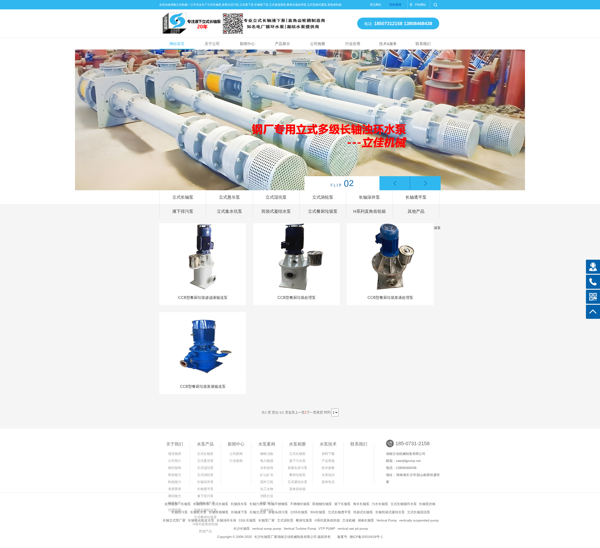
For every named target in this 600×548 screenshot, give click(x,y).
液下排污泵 (182, 211)
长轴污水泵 (257, 504)
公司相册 (317, 44)
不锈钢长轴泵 (300, 504)
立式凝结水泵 (297, 482)
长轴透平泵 (416, 197)
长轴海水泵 (201, 504)
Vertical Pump (386, 520)
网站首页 (176, 44)
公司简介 (174, 461)
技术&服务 (388, 44)
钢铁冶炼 (266, 454)
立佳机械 (348, 520)
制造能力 (174, 482)
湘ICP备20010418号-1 (366, 537)
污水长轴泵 (380, 504)
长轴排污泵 (179, 512)
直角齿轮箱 (297, 489)
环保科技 (266, 510)
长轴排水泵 (239, 504)
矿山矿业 (266, 475)
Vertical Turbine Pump (300, 528)
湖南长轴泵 (366, 520)
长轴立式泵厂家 (174, 520)
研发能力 (174, 475)
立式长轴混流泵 (418, 512)
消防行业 (266, 496)
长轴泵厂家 (266, 520)
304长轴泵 (318, 512)
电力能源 (266, 461)
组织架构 (174, 468)
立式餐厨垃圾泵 (323, 211)
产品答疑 (328, 461)
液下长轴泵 (342, 504)
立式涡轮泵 (322, 197)
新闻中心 (247, 44)
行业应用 (352, 44)
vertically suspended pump (419, 520)
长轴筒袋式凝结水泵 (390, 512)
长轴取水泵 (198, 512)
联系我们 (423, 44)
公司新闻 (236, 454)
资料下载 (328, 454)
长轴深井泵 (369, 197)
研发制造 (174, 503)
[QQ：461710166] (593, 267)
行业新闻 (236, 461)
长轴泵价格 (427, 504)
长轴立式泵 (258, 512)
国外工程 (266, 482)
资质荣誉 (174, 489)
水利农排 (266, 468)
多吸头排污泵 (297, 468)
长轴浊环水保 (226, 520)
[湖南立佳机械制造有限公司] (239, 21)
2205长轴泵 (299, 512)
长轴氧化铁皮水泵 (201, 520)
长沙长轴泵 (241, 528)
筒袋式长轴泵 (363, 512)
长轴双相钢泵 (219, 512)
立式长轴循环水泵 (403, 504)
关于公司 (212, 44)
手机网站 (420, 4)
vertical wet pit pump (353, 528)
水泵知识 (328, 475)
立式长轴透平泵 (339, 512)
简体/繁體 (395, 4)
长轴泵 (186, 504)
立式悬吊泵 (229, 197)
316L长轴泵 (247, 520)
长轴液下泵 (239, 512)
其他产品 (416, 211)
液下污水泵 (297, 461)
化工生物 (266, 489)
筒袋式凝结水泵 (276, 211)
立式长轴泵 (182, 197)
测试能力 (174, 496)
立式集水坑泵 (229, 211)
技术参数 (328, 468)
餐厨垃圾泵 (297, 475)
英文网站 (375, 4)
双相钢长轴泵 (322, 504)
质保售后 (328, 482)
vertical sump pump (266, 528)
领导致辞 (174, 454)
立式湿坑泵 (276, 197)
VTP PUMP (327, 528)
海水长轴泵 (361, 504)
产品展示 (282, 44)
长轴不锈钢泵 (278, 504)
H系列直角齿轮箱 (369, 211)
